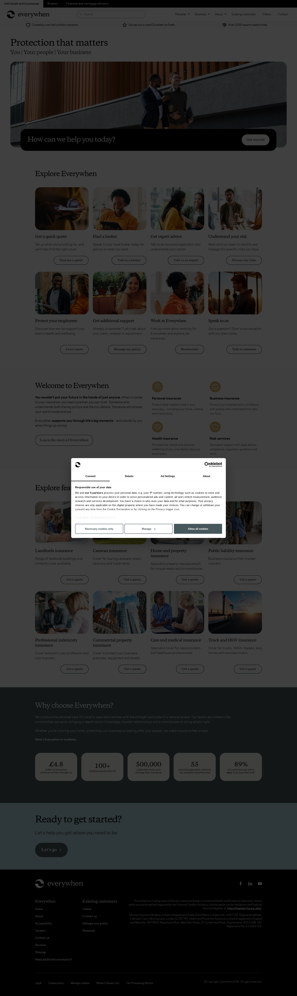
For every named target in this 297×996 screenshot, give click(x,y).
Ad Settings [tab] (168, 475)
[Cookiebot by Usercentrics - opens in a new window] (207, 464)
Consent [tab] (90, 475)
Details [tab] (129, 475)
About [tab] (206, 475)
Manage (146, 528)
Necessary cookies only (99, 528)
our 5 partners (94, 492)
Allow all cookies (198, 528)
